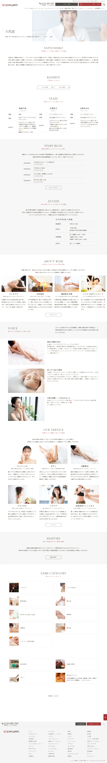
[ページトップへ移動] (103, 724)
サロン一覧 (67, 4)
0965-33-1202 (74, 224)
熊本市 (51, 696)
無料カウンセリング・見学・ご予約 (90, 4)
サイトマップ (91, 756)
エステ (56, 696)
